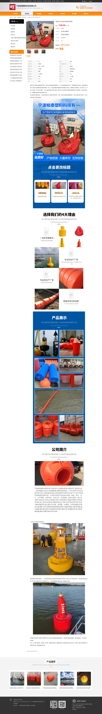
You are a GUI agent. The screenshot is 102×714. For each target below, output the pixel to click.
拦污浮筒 (13, 25)
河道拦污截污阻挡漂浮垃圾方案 (18, 37)
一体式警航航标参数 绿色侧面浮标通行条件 (16, 78)
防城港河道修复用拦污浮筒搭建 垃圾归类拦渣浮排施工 (16, 69)
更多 (22, 51)
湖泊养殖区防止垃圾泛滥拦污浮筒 (16, 55)
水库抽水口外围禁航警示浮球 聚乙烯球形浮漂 (69, 688)
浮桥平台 (13, 34)
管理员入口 (29, 705)
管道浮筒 (13, 28)
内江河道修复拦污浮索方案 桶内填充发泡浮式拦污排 (16, 66)
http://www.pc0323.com (32, 651)
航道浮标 (13, 31)
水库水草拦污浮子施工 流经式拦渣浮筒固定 (16, 72)
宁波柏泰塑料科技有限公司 (37, 701)
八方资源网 (20, 705)
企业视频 (39, 13)
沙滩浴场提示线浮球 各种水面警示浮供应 (35, 688)
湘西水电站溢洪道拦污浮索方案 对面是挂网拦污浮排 (16, 63)
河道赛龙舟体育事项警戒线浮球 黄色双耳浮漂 (86, 688)
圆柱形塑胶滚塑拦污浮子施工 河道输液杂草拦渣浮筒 (16, 75)
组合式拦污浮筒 (14, 40)
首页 (15, 17)
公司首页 (15, 13)
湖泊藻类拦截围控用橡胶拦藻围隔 (16, 58)
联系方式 (86, 13)
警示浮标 (24, 17)
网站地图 (33, 705)
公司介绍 (50, 13)
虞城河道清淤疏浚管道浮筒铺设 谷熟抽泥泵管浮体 (20, 688)
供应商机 (27, 13)
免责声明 (25, 705)
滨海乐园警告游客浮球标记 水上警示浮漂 (52, 688)
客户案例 (74, 13)
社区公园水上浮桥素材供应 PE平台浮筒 (16, 80)
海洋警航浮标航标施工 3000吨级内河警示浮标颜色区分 (16, 60)
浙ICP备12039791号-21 (27, 701)
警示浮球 (13, 43)
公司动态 (62, 13)
